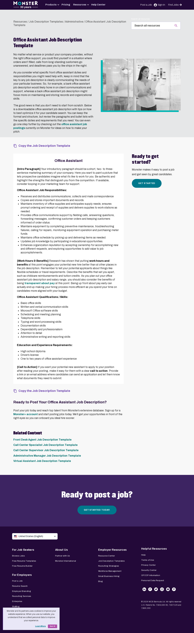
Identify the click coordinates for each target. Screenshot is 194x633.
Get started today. (97, 510)
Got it (52, 626)
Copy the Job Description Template (44, 145)
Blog (100, 581)
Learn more (40, 626)
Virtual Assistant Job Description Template (42, 460)
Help (143, 555)
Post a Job (146, 4)
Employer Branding (21, 591)
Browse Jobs (18, 556)
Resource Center (106, 556)
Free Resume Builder (22, 566)
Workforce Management (109, 571)
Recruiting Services (21, 596)
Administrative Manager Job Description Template (47, 455)
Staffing (16, 606)
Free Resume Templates (24, 561)
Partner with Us (62, 556)
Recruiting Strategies (108, 566)
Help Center (98, 4)
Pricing (66, 4)
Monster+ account (25, 414)
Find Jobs (173, 4)
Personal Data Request (152, 580)
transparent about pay (40, 283)
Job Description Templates (46, 21)
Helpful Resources (154, 548)
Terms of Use (147, 560)
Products (51, 4)
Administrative (74, 21)
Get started (146, 183)
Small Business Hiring (109, 576)
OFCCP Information (150, 575)
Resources (79, 4)
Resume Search (20, 586)
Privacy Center (148, 565)
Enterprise (17, 601)
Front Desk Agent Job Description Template (42, 439)
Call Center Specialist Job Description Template (45, 444)
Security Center (148, 570)
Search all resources (140, 19)
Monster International (65, 561)
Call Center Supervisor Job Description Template (46, 450)
